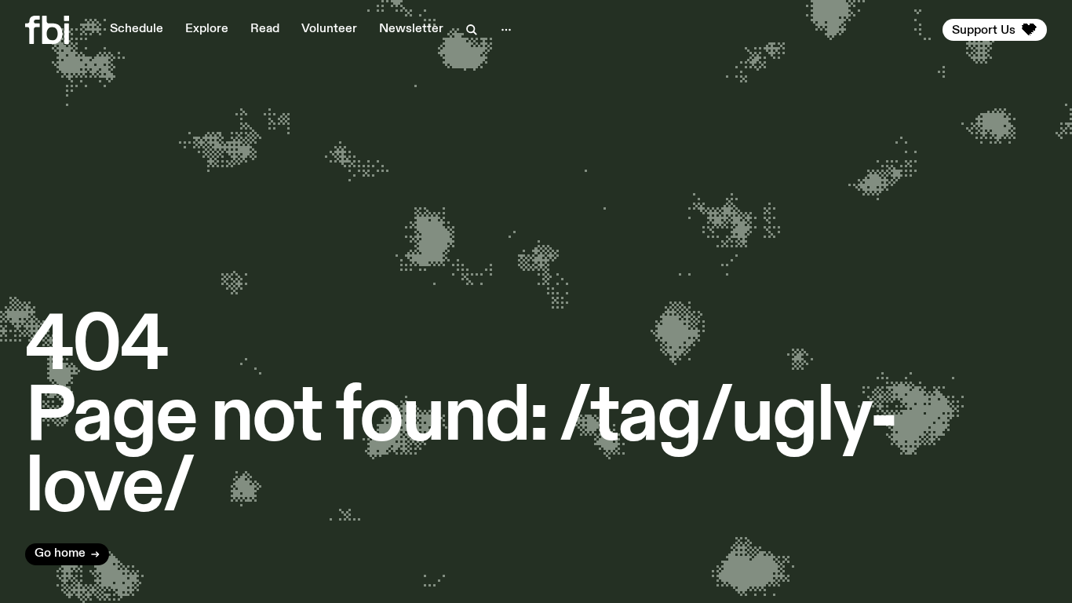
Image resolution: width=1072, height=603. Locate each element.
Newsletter (411, 29)
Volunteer (329, 29)
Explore (206, 29)
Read (264, 29)
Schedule (136, 29)
